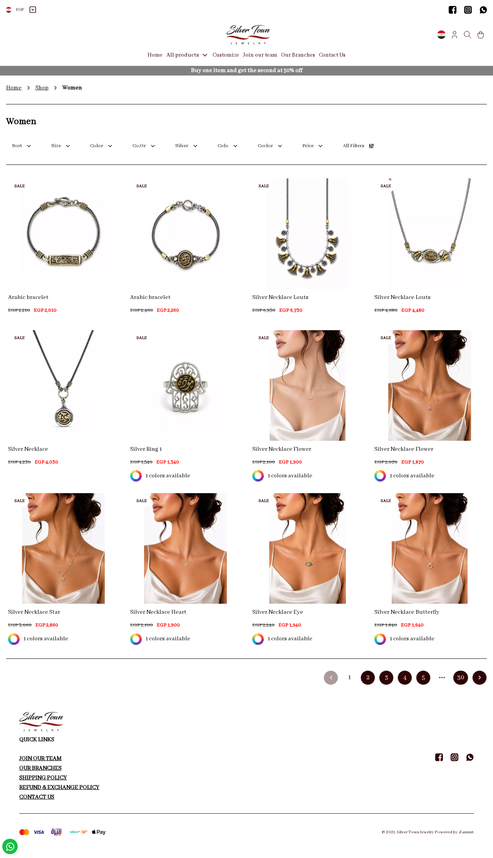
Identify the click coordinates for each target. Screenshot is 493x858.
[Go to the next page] (479, 677)
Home (14, 87)
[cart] (480, 34)
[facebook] (452, 9)
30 (460, 677)
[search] (467, 34)
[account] (454, 34)
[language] (441, 34)
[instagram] (468, 9)
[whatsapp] (483, 9)
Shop (42, 87)
